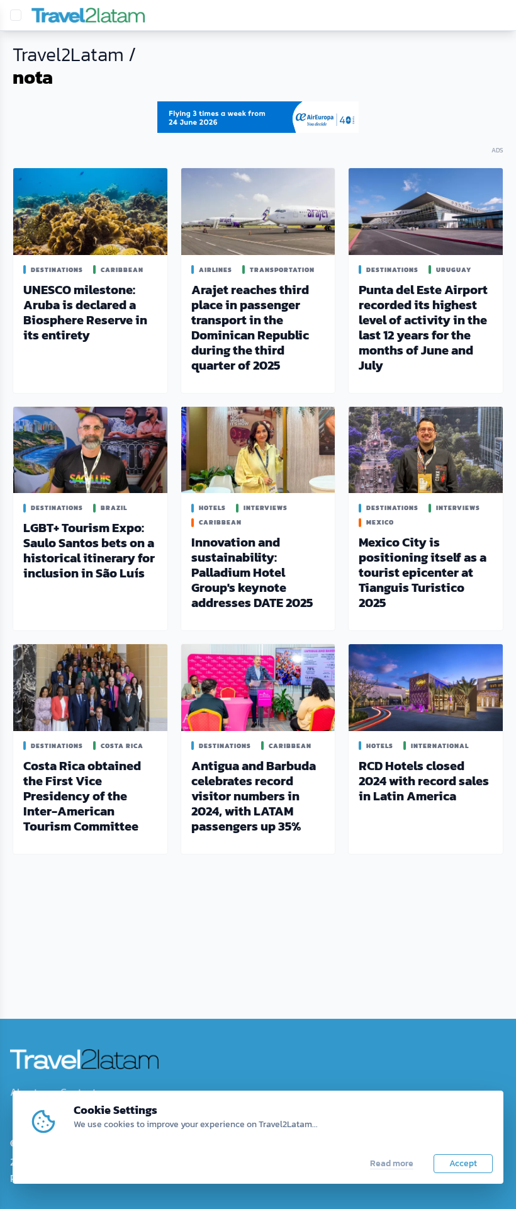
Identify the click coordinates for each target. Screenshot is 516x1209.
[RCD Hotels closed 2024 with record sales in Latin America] (426, 687)
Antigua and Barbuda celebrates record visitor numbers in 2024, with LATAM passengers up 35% (253, 796)
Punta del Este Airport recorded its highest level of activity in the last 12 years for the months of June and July (423, 327)
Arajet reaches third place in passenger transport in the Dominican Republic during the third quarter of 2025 (250, 327)
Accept (463, 1163)
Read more (391, 1163)
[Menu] (15, 15)
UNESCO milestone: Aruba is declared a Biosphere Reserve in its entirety (85, 312)
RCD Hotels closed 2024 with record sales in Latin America (424, 780)
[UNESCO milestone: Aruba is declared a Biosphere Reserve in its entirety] (90, 211)
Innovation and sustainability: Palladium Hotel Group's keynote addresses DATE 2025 (252, 572)
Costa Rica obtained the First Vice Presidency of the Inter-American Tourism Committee (82, 796)
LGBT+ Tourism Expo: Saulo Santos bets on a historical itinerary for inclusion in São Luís (89, 550)
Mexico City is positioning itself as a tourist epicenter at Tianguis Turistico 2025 (422, 572)
